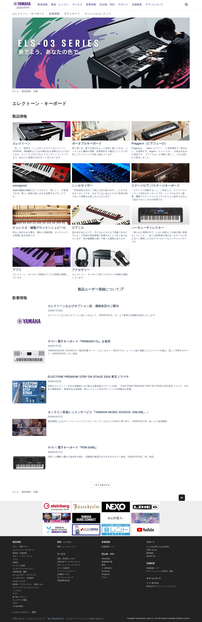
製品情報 (43, 4)
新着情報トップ (108, 547)
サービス (77, 4)
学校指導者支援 (63, 580)
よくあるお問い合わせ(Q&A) (157, 547)
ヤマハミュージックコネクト (68, 565)
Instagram (106, 574)
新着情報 (91, 4)
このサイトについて (36, 618)
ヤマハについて (154, 4)
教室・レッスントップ (66, 547)
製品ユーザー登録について (98, 289)
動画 (103, 565)
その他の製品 (18, 606)
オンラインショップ (65, 577)
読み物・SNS (107, 4)
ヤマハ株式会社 (152, 583)
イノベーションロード (66, 571)
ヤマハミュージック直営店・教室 (159, 571)
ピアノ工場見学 (63, 568)
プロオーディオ (19, 581)
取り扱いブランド (20, 597)
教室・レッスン (60, 4)
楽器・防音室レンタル (66, 559)
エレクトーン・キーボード (28, 13)
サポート (123, 4)
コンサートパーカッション (23, 569)
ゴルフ (15, 603)
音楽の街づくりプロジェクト (68, 562)
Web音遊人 (106, 559)
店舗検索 (137, 4)
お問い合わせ (151, 550)
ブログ (104, 577)
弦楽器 (15, 562)
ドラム (15, 559)
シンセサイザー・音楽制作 (23, 578)
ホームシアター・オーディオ (24, 575)
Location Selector (20, 612)
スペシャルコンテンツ (97, 13)
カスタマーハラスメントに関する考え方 (84, 618)
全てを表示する (102, 485)
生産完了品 (150, 556)
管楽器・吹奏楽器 (20, 553)
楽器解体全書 (107, 562)
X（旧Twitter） (107, 568)
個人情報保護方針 (55, 618)
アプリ (15, 594)
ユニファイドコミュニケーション (26, 587)
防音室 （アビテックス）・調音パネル (28, 584)
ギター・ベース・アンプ (22, 556)
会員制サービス (63, 574)
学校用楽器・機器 (20, 572)
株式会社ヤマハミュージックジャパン (161, 586)
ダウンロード (72, 13)
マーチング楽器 (19, 566)
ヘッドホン (17, 591)
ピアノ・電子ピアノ (21, 547)
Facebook (106, 571)
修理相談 (149, 553)
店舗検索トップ (152, 568)
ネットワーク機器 (20, 600)
